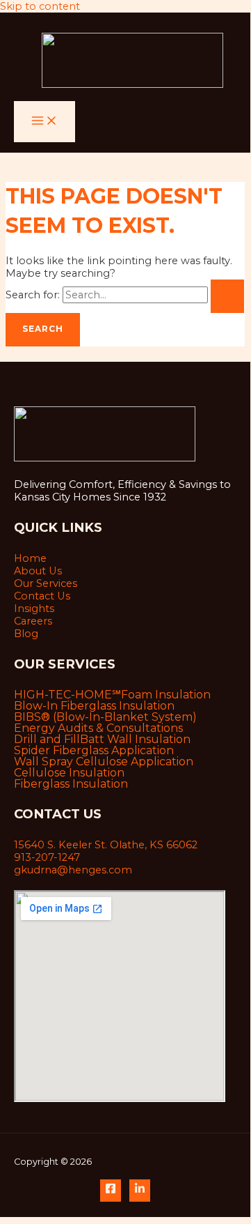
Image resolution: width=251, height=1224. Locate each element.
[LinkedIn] (139, 1190)
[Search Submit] (227, 296)
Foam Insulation (166, 695)
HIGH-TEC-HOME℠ (67, 695)
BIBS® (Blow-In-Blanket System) (105, 717)
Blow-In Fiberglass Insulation (94, 706)
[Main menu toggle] (44, 121)
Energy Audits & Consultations (98, 728)
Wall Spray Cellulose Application (103, 761)
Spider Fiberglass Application (94, 750)
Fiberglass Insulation (71, 784)
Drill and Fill (47, 739)
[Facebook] (110, 1190)
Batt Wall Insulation (135, 739)
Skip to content (40, 6)
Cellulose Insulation (69, 773)
